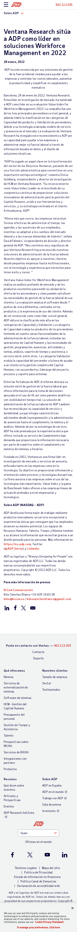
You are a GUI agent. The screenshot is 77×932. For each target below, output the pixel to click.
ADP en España (51, 785)
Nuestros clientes (55, 670)
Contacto (38, 652)
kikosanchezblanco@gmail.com (49, 599)
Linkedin (33, 548)
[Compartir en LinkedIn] (7, 607)
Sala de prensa (51, 804)
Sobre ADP (49, 779)
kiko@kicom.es (14, 599)
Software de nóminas (18, 697)
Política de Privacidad (38, 872)
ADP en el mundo (53, 791)
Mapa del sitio (51, 868)
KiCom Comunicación (18, 590)
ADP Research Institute (19, 812)
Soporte (38, 658)
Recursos (10, 779)
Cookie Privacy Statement (49, 921)
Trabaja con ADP (52, 798)
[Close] (72, 908)
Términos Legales (26, 868)
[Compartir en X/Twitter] (23, 607)
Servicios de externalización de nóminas (16, 687)
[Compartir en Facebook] (15, 607)
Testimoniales (51, 689)
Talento (9, 735)
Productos (10, 769)
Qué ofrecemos (14, 670)
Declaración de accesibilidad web (38, 885)
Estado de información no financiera (37, 876)
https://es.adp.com (17, 544)
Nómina (8, 677)
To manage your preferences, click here (38, 927)
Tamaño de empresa (54, 677)
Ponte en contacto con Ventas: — (38, 645)
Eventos (9, 806)
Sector (46, 683)
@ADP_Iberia (14, 548)
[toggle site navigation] (6, 5)
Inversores (49, 810)
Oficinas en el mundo (38, 841)
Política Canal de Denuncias (38, 881)
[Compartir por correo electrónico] (33, 607)
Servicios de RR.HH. (16, 752)
